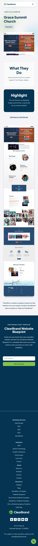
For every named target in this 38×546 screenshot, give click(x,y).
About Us (19, 468)
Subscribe (19, 507)
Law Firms (18, 458)
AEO (18, 430)
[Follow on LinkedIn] (11, 519)
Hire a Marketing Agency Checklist (18, 504)
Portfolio (19, 472)
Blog (19, 488)
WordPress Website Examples (19, 501)
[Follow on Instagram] (19, 519)
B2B (19, 446)
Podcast (19, 485)
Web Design (19, 423)
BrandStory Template (19, 491)
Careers (19, 475)
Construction (19, 455)
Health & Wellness (19, 452)
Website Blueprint (19, 495)
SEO (19, 426)
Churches (8, 27)
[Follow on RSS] (26, 519)
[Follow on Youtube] (22, 519)
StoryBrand (19, 436)
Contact (18, 478)
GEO (18, 433)
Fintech (19, 462)
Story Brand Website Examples (19, 498)
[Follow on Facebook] (15, 519)
